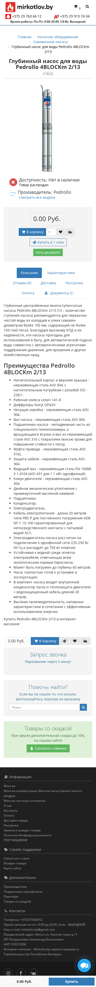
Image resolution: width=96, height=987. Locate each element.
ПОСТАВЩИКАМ (15, 840)
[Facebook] (22, 972)
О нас (8, 806)
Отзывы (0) (22, 282)
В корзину (35, 232)
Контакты (10, 810)
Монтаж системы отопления (24, 801)
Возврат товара (15, 863)
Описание (29, 272)
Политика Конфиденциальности (27, 835)
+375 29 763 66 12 (27, 16)
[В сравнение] (70, 232)
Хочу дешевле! (48, 252)
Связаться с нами (17, 858)
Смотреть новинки (50, 748)
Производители (15, 887)
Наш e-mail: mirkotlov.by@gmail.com (29, 929)
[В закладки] (60, 232)
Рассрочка (74, 282)
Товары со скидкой (17, 901)
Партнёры (11, 896)
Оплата (28, 293)
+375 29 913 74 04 (75, 16)
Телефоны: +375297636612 (23, 920)
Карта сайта (12, 868)
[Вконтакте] (35, 972)
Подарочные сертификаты (23, 891)
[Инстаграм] (9, 972)
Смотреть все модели (37, 197)
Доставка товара (16, 820)
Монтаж (10, 786)
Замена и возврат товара (22, 830)
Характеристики (61, 272)
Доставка (48, 282)
